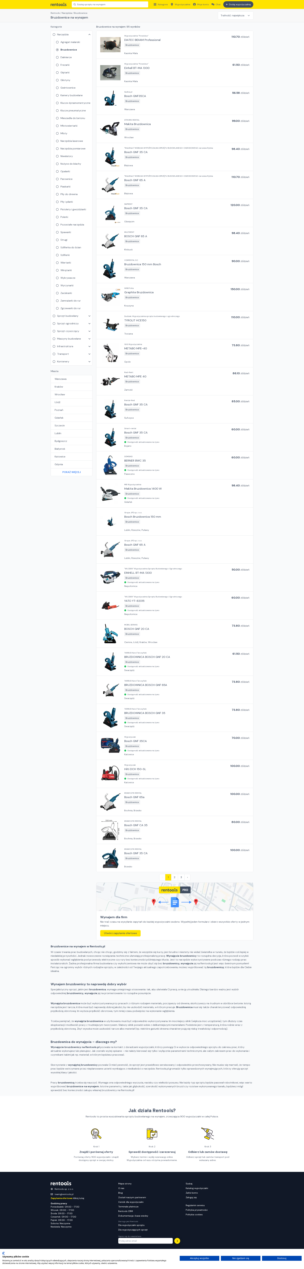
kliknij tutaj (67, 1198)
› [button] (187, 877)
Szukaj (189, 1183)
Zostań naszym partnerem (132, 1197)
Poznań (59, 410)
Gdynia (59, 464)
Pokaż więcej (71, 472)
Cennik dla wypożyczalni (130, 1202)
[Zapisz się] (177, 1241)
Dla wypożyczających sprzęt (133, 1229)
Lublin (58, 433)
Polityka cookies (194, 1214)
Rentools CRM (125, 1211)
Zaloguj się (191, 1197)
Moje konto (203, 4)
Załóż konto (192, 1192)
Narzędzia (67, 13)
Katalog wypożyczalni (197, 1188)
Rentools (55, 13)
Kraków (59, 386)
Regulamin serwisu (195, 1205)
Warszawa (60, 379)
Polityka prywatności (197, 1209)
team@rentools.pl (64, 1194)
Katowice (60, 456)
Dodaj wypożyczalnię (240, 4)
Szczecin (60, 425)
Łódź (57, 402)
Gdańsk (59, 417)
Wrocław (60, 394)
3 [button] (181, 877)
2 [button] (174, 877)
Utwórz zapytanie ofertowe (120, 933)
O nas (121, 1188)
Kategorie (163, 4)
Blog (120, 1192)
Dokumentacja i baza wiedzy (133, 1215)
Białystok (60, 448)
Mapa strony (125, 1183)
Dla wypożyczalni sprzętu (131, 1225)
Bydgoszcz (61, 441)
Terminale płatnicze (128, 1206)
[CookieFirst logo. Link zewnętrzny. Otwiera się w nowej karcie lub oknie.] (3, 1253)
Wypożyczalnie (182, 4)
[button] (174, 45)
